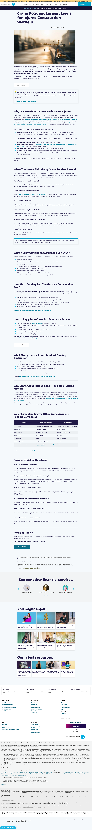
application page (37, 323)
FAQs (62, 709)
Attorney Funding (27, 592)
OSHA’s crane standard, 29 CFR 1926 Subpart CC (32, 194)
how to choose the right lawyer (28, 338)
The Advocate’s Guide (6, 709)
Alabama (7, 772)
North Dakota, (42, 773)
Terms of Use (4, 726)
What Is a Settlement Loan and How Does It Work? (65, 626)
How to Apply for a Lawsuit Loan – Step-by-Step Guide (53, 673)
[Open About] (61, 4)
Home (24, 8)
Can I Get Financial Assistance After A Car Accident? (64, 646)
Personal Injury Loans (31, 8)
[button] (18, 589)
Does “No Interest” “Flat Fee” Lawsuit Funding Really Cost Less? (38, 673)
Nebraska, (9, 773)
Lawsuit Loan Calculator (7, 710)
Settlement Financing (35, 726)
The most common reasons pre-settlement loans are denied (37, 376)
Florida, (30, 772)
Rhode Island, (67, 773)
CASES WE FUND (34, 700)
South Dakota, (81, 773)
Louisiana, (62, 772)
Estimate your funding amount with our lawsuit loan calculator (32, 310)
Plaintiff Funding (34, 727)
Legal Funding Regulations (7, 704)
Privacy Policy (4, 724)
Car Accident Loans (65, 593)
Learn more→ (86, 1)
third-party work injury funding (26, 101)
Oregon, (56, 773)
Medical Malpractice (35, 707)
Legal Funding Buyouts (6, 706)
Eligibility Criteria (5, 727)
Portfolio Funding (34, 729)
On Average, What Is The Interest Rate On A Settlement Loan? (26, 626)
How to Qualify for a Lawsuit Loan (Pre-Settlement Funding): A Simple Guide (26, 647)
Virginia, (9, 775)
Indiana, (48, 772)
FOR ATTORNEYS (35, 722)
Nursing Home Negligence (36, 709)
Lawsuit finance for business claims (9, 783)
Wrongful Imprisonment (36, 702)
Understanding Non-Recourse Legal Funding (44, 646)
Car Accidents (34, 706)
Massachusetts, (71, 772)
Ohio (47, 773)
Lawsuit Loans (46, 593)
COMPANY (63, 700)
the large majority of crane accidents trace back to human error (44, 124)
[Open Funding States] (57, 4)
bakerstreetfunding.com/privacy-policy (31, 568)
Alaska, (11, 772)
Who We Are (63, 706)
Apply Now (75, 726)
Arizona (3, 772)
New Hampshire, (15, 773)
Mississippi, (82, 772)
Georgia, (34, 772)
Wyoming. (24, 775)
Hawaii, (38, 772)
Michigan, (77, 772)
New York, (25, 773)
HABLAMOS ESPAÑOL (65, 718)
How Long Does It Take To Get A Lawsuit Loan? (67, 672)
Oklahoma (51, 773)
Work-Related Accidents (36, 714)
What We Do (64, 704)
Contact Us (63, 713)
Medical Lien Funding (35, 732)
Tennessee (86, 773)
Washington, (14, 775)
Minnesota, (4, 773)
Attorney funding (43, 783)
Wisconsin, (19, 775)
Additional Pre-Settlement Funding (9, 707)
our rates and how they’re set (29, 451)
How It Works (64, 702)
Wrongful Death (34, 712)
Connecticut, (21, 772)
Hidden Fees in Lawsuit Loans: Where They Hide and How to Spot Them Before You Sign (24, 673)
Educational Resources (65, 707)
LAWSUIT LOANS (5, 700)
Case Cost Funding (35, 730)
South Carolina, (74, 773)
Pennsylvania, (61, 773)
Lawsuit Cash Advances (7, 702)
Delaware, (26, 772)
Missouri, (87, 772)
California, (15, 772)
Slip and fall (34, 710)
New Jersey (30, 773)
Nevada (20, 773)
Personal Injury (34, 704)
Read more (19, 558)
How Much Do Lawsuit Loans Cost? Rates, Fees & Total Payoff (45, 626)
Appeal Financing (34, 724)
